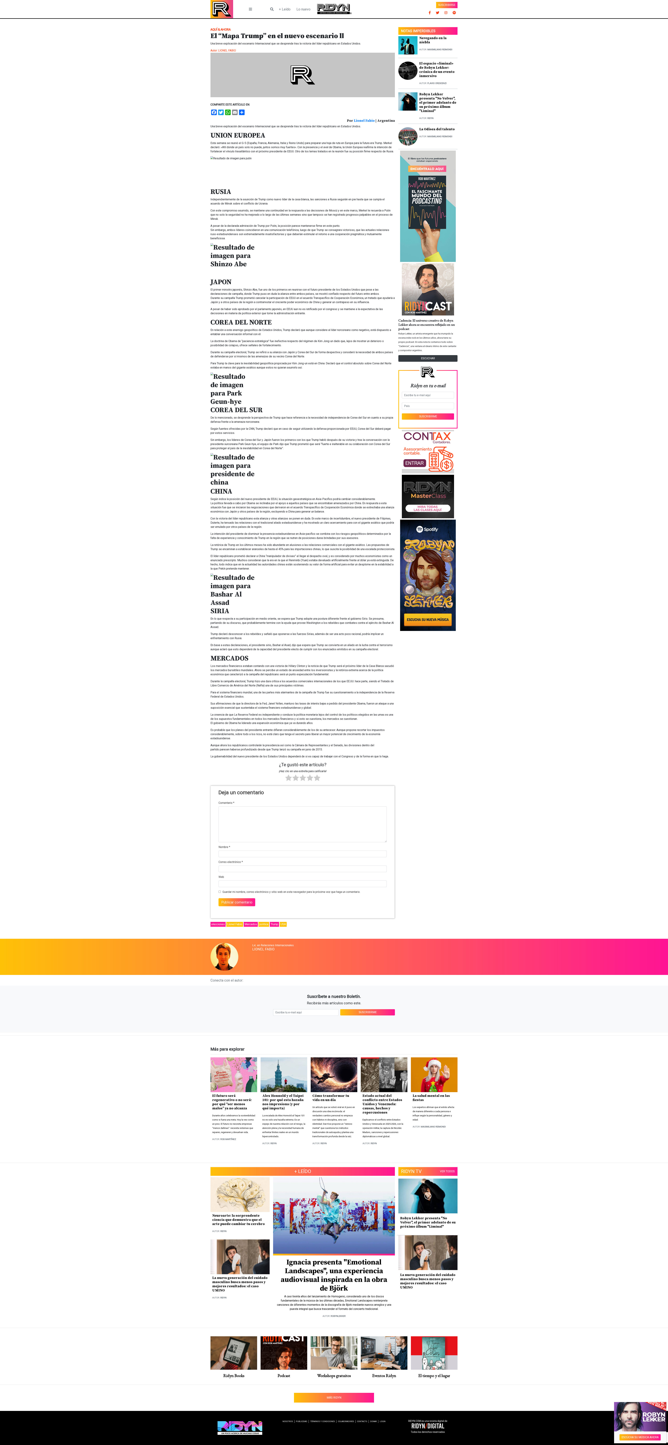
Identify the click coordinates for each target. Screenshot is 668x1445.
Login (382, 1421)
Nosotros (288, 1421)
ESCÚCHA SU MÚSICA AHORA (640, 1437)
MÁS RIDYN (334, 1397)
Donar (373, 1421)
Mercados (251, 924)
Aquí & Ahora (220, 29)
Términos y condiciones (322, 1421)
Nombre (224, 847)
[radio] (288, 778)
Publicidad (301, 1421)
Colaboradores (346, 1421)
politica (263, 924)
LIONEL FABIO (227, 50)
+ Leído (285, 9)
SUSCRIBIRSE (446, 5)
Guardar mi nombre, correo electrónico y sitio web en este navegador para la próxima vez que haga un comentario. (291, 892)
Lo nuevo (303, 9)
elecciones (218, 924)
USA (283, 924)
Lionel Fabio (364, 121)
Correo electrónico (230, 862)
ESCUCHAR (428, 358)
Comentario (226, 802)
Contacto (362, 1421)
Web (221, 877)
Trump (274, 924)
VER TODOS (447, 1171)
